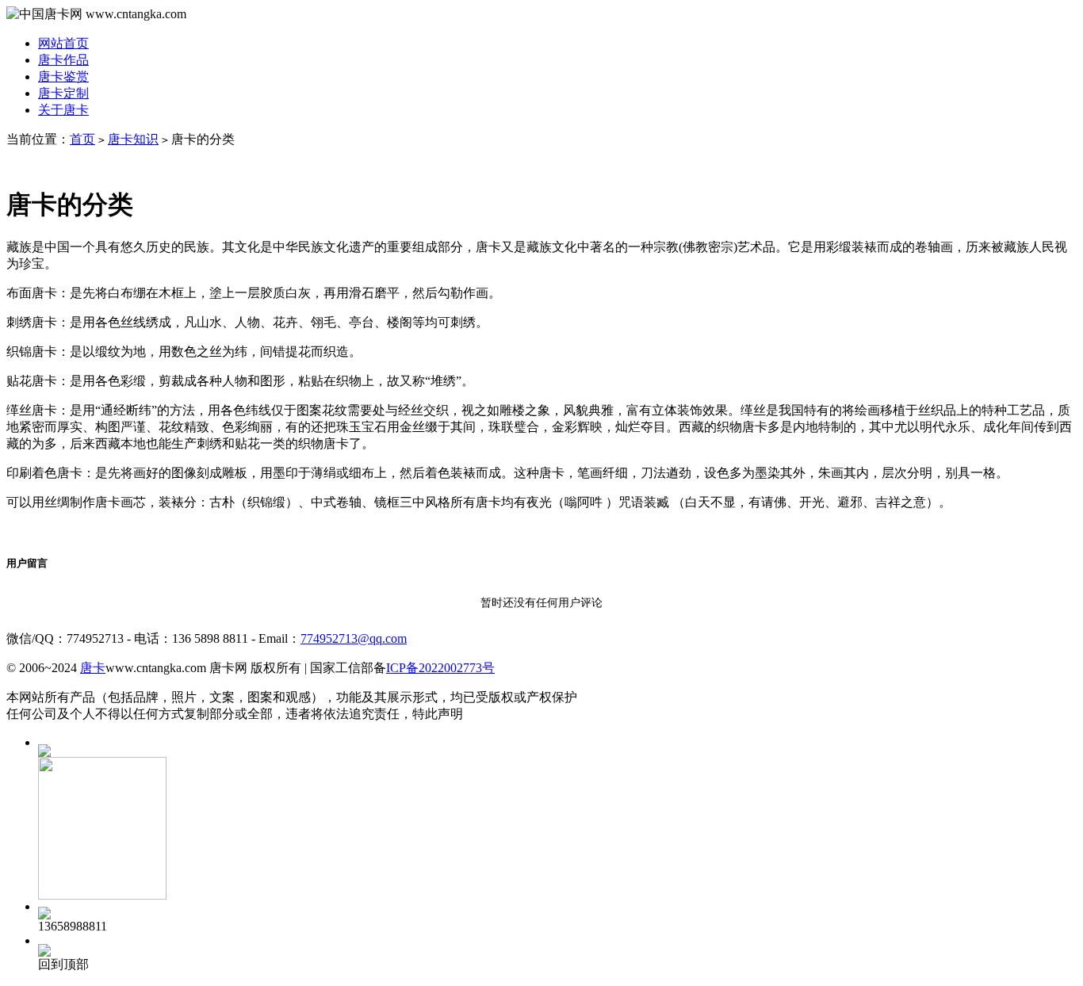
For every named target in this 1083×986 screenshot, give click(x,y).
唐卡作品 (63, 60)
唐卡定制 (63, 93)
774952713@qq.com (353, 638)
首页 (82, 139)
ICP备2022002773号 (440, 668)
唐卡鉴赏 (63, 76)
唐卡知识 (133, 139)
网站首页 (63, 43)
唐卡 (92, 668)
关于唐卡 (63, 110)
